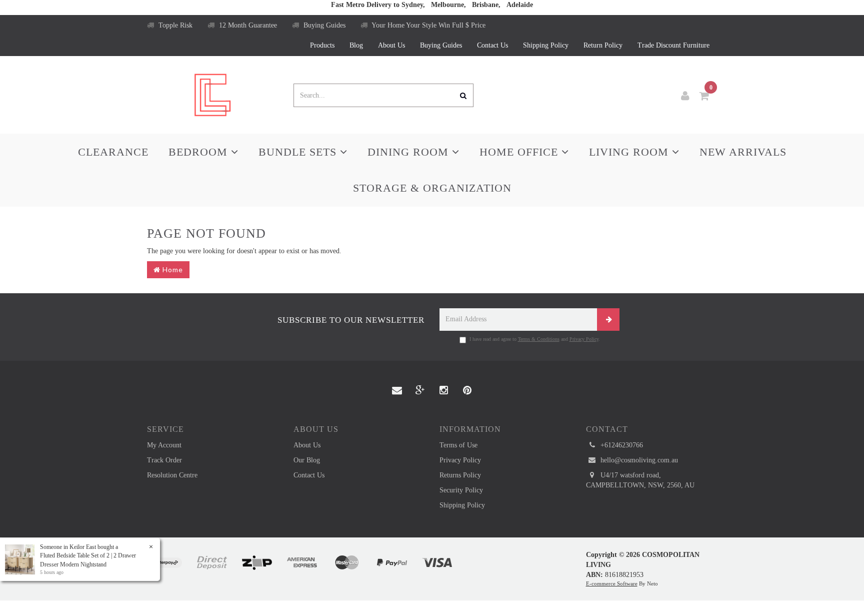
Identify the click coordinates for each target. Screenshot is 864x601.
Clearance (113, 152)
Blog (356, 45)
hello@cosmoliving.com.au (638, 460)
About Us (391, 45)
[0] (705, 96)
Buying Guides (324, 25)
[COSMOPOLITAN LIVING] (213, 94)
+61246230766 (620, 445)
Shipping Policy (545, 45)
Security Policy (461, 490)
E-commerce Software (612, 583)
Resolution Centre (172, 475)
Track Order (164, 460)
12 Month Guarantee (247, 25)
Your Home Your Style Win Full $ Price (428, 25)
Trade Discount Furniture (674, 45)
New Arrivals (743, 152)
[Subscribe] (608, 319)
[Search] (463, 95)
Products (322, 45)
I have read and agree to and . (535, 339)
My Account (164, 445)
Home (171, 269)
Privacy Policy (584, 339)
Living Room (630, 152)
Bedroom (199, 152)
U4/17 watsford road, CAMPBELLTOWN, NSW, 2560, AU (640, 480)
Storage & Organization (432, 188)
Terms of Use (459, 445)
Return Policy (603, 45)
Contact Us (492, 45)
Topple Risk (174, 25)
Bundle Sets (299, 152)
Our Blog (307, 460)
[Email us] (397, 391)
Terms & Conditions (539, 339)
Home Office (521, 152)
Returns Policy (460, 475)
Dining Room (410, 152)
